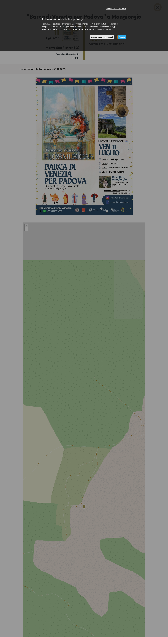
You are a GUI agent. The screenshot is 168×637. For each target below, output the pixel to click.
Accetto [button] (122, 37)
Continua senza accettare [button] (116, 9)
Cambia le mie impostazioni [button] (102, 37)
